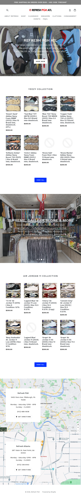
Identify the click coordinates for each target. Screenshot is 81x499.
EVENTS (37, 19)
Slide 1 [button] (37, 259)
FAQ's (45, 19)
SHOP (23, 16)
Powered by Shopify (49, 492)
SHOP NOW (40, 61)
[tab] (37, 259)
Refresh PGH (35, 492)
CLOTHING (57, 16)
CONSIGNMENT (70, 16)
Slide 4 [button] (43, 259)
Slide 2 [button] (39, 259)
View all (40, 180)
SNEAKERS (45, 16)
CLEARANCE (33, 16)
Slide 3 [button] (41, 259)
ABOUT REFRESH (11, 16)
